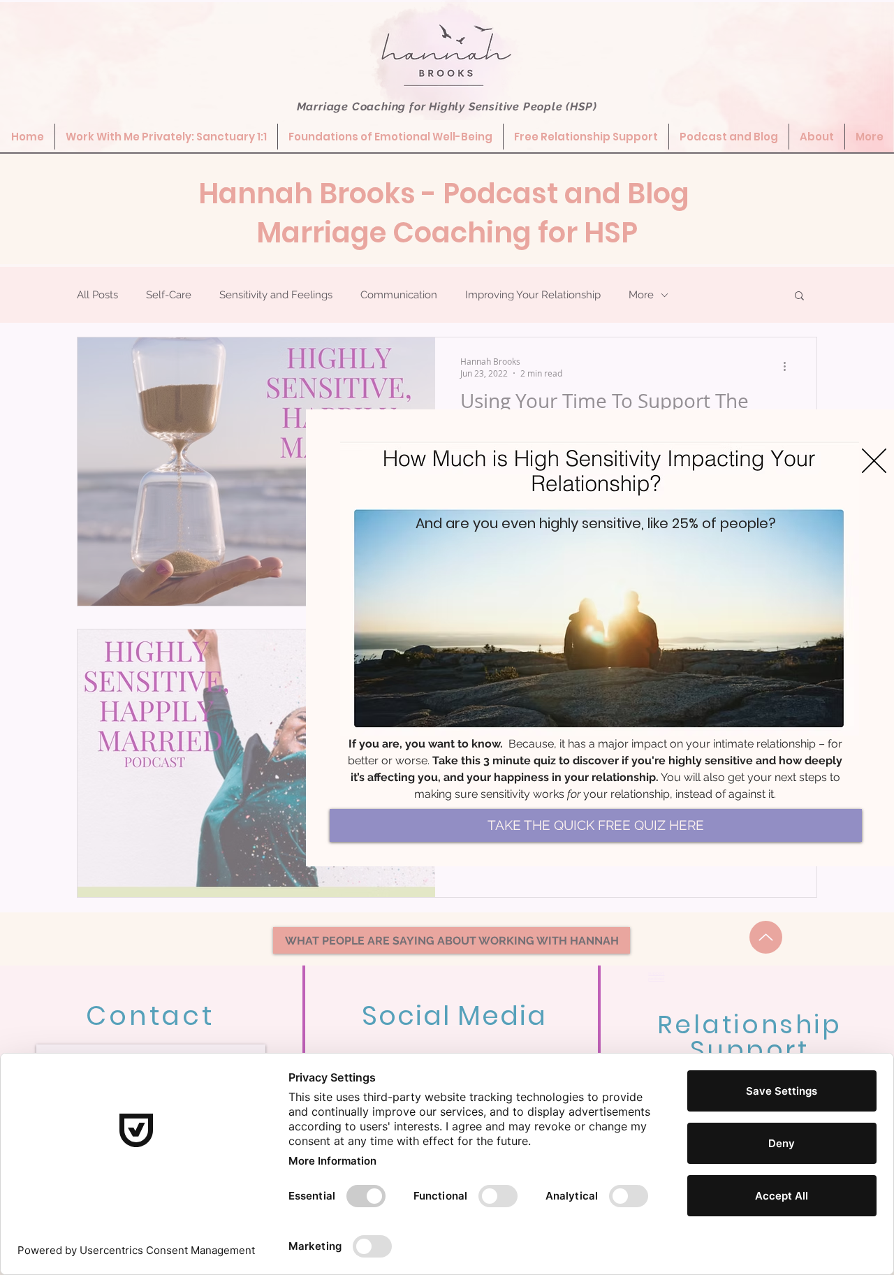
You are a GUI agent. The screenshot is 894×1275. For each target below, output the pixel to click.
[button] (874, 461)
